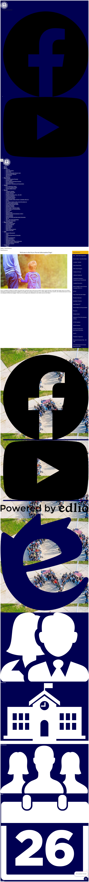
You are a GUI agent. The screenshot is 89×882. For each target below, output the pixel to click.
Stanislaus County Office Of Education (14, 241)
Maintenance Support (10, 240)
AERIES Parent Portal (10, 192)
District (7, 246)
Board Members (9, 226)
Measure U (8, 176)
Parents (2, 248)
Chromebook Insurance (10, 197)
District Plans (8, 171)
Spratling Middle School (11, 188)
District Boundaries (10, 170)
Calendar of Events (10, 193)
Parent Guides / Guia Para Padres (12, 207)
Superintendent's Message (11, 174)
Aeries (7, 234)
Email (7, 236)
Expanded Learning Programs (12, 179)
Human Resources (9, 182)
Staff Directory (9, 175)
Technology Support (10, 243)
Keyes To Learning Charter (11, 187)
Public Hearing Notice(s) (11, 229)
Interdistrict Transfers (10, 206)
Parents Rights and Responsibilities (13, 209)
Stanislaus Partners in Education (12, 242)
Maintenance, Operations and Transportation (15, 183)
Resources (8, 211)
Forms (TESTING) (10, 238)
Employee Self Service (10, 237)
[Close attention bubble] (87, 870)
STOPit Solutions (9, 214)
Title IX (7, 218)
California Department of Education (13, 235)
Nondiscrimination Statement (9, 353)
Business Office (9, 180)
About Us (8, 169)
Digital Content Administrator (9, 352)
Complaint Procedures (10, 198)
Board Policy (8, 228)
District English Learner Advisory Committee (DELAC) (17, 199)
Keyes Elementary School (11, 186)
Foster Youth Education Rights (12, 204)
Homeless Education (10, 205)
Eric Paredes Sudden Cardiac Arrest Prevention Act (16, 201)
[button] (5, 168)
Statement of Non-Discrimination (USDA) (14, 213)
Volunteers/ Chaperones (11, 220)
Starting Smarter (9, 212)
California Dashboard (10, 196)
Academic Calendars (10, 191)
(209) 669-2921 (22, 349)
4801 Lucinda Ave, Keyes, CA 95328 (8, 349)
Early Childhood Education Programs (13, 181)
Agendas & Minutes (10, 224)
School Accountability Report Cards (13, 173)
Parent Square (8, 210)
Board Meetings (9, 225)
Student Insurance (9, 216)
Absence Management (10, 233)
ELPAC (7, 200)
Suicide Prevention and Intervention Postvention (16, 217)
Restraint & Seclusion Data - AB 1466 (14, 194)
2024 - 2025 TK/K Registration (12, 219)
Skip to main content (5, 1)
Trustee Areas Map (9, 230)
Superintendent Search (10, 223)
